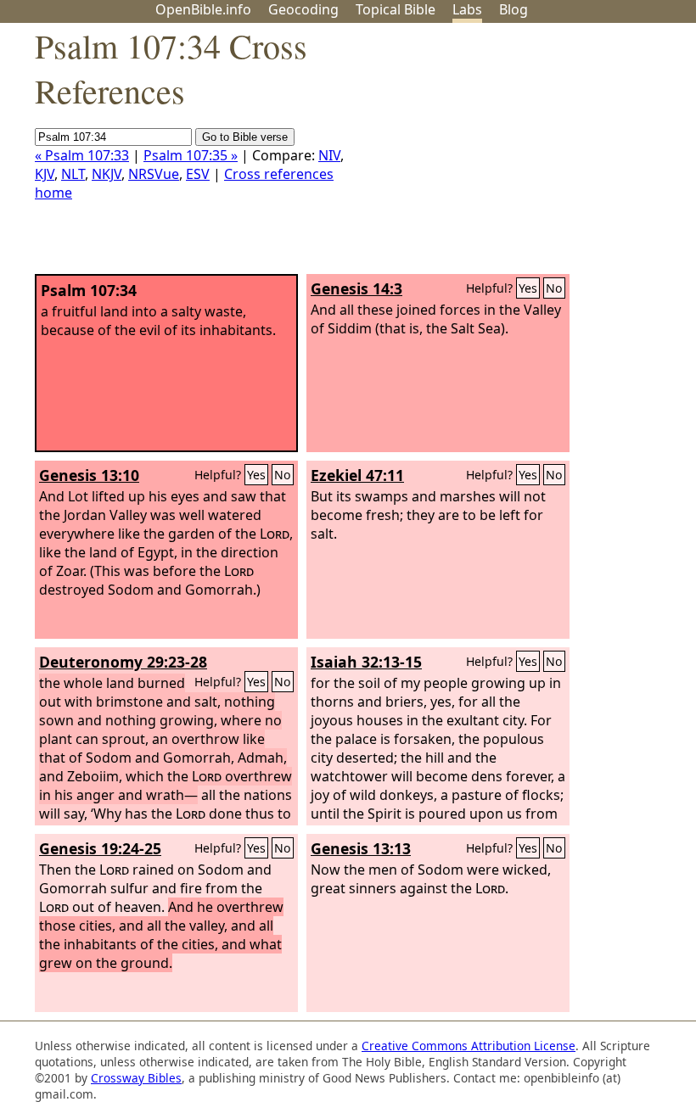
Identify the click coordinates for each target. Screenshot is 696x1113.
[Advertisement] (524, 155)
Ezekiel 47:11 (357, 475)
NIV (329, 155)
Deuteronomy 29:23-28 (123, 662)
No (554, 288)
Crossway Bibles (136, 1078)
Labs (467, 9)
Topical (395, 9)
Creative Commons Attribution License (468, 1045)
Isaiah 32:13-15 (366, 662)
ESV (198, 174)
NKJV (106, 174)
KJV (44, 174)
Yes (528, 288)
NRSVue (153, 174)
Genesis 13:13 (361, 848)
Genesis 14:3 (356, 288)
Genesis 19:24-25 (100, 848)
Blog (513, 9)
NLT (73, 174)
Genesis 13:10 (89, 475)
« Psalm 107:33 (82, 155)
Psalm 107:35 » (190, 155)
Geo (303, 9)
